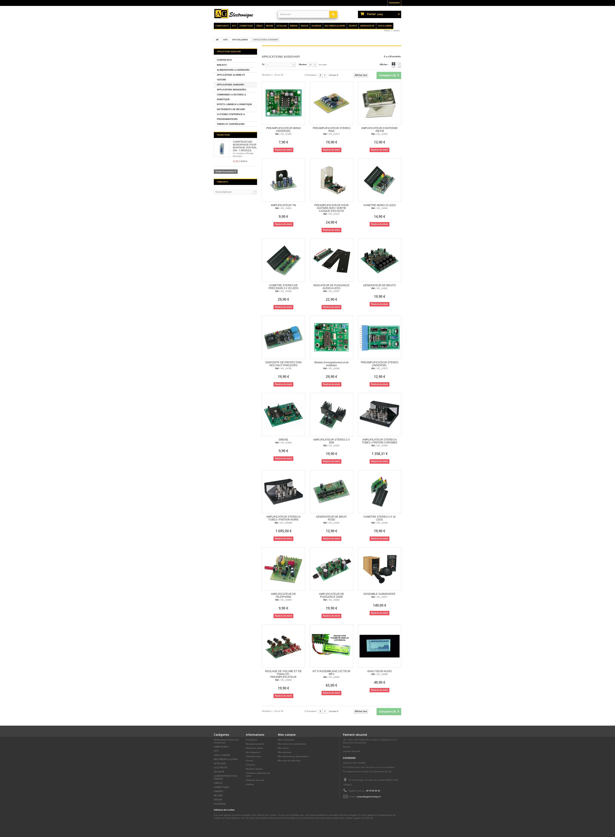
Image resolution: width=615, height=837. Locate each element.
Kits (234, 25)
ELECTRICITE (221, 767)
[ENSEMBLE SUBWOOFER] (380, 569)
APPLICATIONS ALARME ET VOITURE (231, 77)
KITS (216, 751)
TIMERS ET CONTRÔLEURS (231, 124)
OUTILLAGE (220, 763)
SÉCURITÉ (219, 772)
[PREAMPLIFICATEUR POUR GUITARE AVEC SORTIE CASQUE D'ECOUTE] (332, 180)
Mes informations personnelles (293, 756)
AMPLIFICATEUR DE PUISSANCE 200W (331, 595)
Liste (399, 67)
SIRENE (283, 439)
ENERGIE (218, 791)
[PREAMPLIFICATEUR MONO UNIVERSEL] (283, 103)
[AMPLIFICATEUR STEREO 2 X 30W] (332, 415)
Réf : (277, 134)
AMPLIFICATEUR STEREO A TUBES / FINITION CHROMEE (379, 441)
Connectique (246, 25)
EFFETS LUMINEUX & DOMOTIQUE (234, 104)
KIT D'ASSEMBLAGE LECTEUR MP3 (331, 672)
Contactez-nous (253, 756)
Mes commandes (286, 740)
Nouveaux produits (255, 744)
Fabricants (222, 181)
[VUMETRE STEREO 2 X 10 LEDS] (380, 492)
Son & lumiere (385, 25)
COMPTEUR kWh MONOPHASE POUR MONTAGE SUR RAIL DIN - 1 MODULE (245, 146)
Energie (293, 25)
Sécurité (353, 25)
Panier (387, 30)
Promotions (223, 134)
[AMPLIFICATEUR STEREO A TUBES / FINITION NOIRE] (283, 492)
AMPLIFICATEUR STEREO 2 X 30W (331, 441)
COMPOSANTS (221, 747)
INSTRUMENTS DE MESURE (231, 109)
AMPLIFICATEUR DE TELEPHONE (283, 595)
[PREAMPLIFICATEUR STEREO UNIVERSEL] (380, 337)
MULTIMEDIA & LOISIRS (226, 759)
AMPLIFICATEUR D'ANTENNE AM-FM (379, 129)
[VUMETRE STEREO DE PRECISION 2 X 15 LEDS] (283, 260)
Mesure (269, 25)
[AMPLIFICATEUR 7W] (283, 180)
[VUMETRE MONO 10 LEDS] (380, 180)
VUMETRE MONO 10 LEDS (379, 205)
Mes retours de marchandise (292, 744)
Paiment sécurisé (355, 735)
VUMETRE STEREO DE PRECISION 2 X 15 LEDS (283, 287)
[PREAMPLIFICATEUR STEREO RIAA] (332, 103)
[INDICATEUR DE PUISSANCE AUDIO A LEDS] (332, 260)
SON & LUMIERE (222, 755)
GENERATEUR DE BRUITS (379, 285)
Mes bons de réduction (289, 760)
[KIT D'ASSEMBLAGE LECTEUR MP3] (332, 646)
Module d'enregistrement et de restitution (331, 364)
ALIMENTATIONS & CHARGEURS (233, 70)
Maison (304, 25)
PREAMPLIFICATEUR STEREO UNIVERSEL (379, 364)
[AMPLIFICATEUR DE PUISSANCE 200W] (332, 569)
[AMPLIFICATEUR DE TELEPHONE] (283, 569)
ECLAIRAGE (220, 804)
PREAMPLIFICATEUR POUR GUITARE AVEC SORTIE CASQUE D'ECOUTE (331, 208)
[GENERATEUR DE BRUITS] (380, 260)
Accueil (249, 760)
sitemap (250, 784)
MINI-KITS (222, 65)
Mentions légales (254, 769)
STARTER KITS (224, 60)
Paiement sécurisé (255, 780)
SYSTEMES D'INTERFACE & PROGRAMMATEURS (231, 116)
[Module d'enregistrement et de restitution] (332, 337)
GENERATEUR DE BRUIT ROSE (331, 518)
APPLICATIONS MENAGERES (231, 89)
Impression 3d (367, 25)
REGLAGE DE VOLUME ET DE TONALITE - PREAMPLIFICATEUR (283, 674)
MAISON (218, 800)
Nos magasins (253, 752)
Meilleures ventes (254, 748)
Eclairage (316, 25)
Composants (222, 25)
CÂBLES (218, 783)
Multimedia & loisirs (335, 25)
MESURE (218, 795)
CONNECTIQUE (221, 787)
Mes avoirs (283, 748)
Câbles (259, 25)
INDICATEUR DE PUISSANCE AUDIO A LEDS (331, 287)
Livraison (250, 765)
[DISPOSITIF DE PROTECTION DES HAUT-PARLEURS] (283, 337)
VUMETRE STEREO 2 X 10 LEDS (379, 518)
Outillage (281, 25)
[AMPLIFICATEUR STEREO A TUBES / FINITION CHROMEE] (380, 415)
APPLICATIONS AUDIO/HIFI (230, 84)
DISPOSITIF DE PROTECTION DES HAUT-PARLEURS (283, 364)
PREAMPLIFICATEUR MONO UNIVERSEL (283, 129)
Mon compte (287, 735)
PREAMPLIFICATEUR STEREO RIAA (331, 129)
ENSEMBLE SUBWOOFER (379, 594)
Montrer (303, 64)
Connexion (394, 2)
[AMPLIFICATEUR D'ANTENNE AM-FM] (380, 103)
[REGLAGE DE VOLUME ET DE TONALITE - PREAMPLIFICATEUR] (283, 646)
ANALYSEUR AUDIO (379, 671)
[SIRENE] (283, 415)
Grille (393, 67)
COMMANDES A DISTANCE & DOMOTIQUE (231, 97)
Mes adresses (284, 752)
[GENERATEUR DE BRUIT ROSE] (332, 492)
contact (396, 30)
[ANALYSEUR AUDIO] (380, 646)
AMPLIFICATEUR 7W (283, 205)
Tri (263, 64)
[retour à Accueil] (217, 40)
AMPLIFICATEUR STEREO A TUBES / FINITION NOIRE (283, 518)
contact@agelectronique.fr (369, 796)
